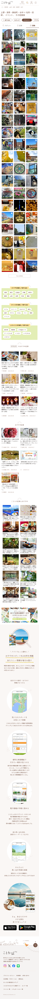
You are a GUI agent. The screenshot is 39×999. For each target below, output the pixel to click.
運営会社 (21, 979)
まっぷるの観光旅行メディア (10, 982)
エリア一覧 (25, 986)
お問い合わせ (25, 975)
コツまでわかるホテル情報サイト (11, 986)
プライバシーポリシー (9, 975)
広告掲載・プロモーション (10, 979)
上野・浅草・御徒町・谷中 (16, 7)
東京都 (6, 7)
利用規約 (18, 975)
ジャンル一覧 (6, 989)
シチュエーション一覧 (17, 989)
